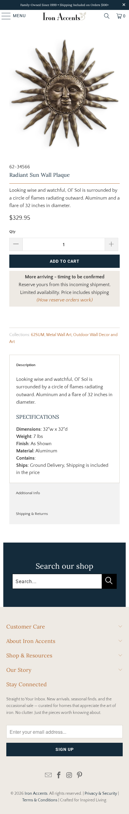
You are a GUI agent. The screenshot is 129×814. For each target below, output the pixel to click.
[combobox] (64, 581)
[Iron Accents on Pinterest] (79, 776)
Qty (12, 231)
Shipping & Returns (32, 514)
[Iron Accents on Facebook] (59, 776)
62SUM (37, 334)
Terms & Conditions (39, 800)
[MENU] (3, 16)
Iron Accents (36, 793)
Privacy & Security (101, 793)
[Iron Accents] (64, 16)
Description (25, 365)
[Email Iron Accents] (48, 776)
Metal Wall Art (58, 334)
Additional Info (28, 493)
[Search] (106, 16)
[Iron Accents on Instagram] (69, 776)
